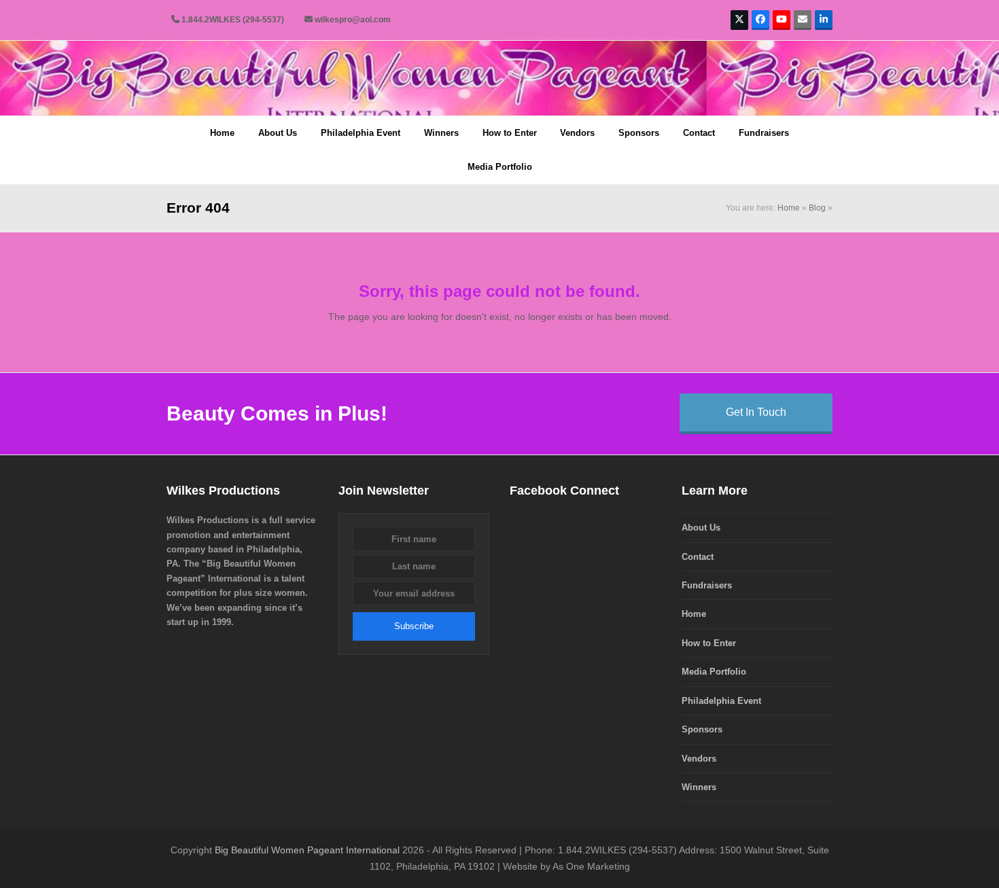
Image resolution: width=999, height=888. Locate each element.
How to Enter (709, 643)
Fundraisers (707, 585)
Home (788, 208)
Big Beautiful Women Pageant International (307, 850)
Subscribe (414, 626)
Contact (698, 557)
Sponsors (702, 729)
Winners (699, 787)
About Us (701, 527)
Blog (817, 208)
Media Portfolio (714, 672)
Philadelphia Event (721, 701)
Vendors (699, 758)
